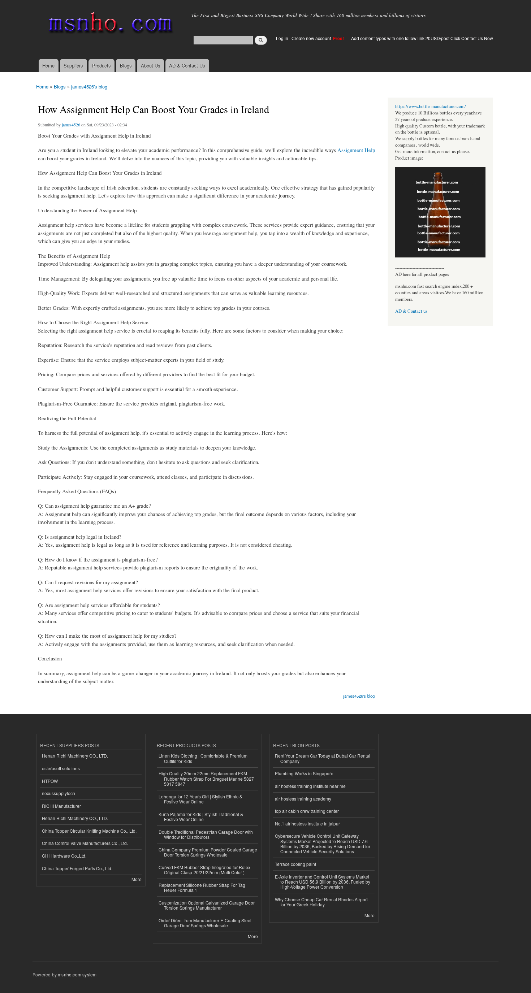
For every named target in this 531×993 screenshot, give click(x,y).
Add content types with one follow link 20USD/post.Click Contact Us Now (422, 38)
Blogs (126, 65)
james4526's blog (89, 86)
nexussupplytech (58, 793)
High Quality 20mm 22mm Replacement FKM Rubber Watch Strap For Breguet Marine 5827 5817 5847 (206, 778)
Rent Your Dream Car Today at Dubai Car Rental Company (322, 758)
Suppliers (73, 65)
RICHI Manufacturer (61, 806)
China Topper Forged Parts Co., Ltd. (77, 868)
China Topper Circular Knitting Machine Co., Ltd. (89, 831)
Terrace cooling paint (295, 864)
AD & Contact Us (187, 65)
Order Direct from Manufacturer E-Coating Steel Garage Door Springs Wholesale (205, 922)
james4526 (71, 124)
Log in (282, 38)
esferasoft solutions (61, 768)
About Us (150, 65)
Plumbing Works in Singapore (304, 773)
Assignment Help (356, 149)
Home (48, 65)
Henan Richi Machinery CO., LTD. (75, 756)
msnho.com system (77, 974)
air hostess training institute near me (310, 786)
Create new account (312, 38)
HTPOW (50, 781)
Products (101, 65)
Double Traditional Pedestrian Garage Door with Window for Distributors (206, 834)
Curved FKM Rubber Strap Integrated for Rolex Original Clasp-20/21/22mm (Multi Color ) (204, 869)
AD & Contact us (411, 311)
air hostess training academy (303, 798)
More (136, 879)
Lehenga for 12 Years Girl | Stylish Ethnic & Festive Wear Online (200, 799)
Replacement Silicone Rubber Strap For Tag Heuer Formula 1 (202, 887)
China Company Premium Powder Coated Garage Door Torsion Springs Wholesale (208, 852)
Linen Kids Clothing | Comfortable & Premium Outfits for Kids (203, 758)
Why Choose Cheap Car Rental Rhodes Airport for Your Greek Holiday (321, 901)
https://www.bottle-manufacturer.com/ (430, 106)
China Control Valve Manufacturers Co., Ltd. (85, 843)
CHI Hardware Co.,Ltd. (64, 856)
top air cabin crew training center (307, 811)
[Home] (109, 24)
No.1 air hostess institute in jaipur (307, 823)
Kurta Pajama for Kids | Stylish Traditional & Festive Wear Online (201, 816)
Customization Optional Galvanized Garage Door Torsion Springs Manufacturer (207, 905)
